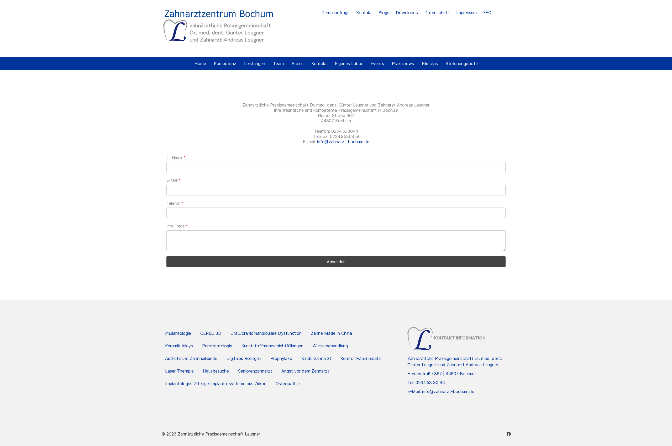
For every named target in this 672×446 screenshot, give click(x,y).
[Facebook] (509, 434)
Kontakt (364, 12)
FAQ (487, 12)
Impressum (466, 12)
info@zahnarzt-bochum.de (343, 141)
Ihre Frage (177, 226)
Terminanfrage (336, 12)
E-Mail (173, 180)
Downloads (407, 12)
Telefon (174, 203)
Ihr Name (176, 157)
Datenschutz (437, 12)
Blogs (384, 12)
